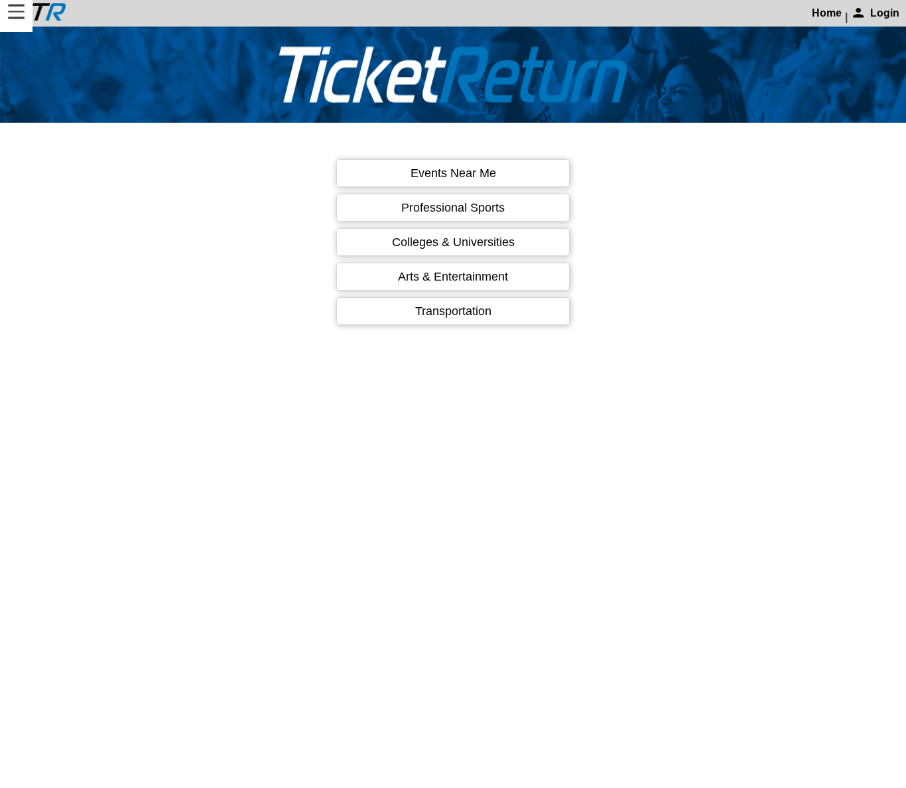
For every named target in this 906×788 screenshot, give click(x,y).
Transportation (453, 311)
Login (884, 13)
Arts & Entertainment (453, 276)
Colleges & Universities (453, 242)
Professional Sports (453, 207)
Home (827, 13)
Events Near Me (453, 173)
